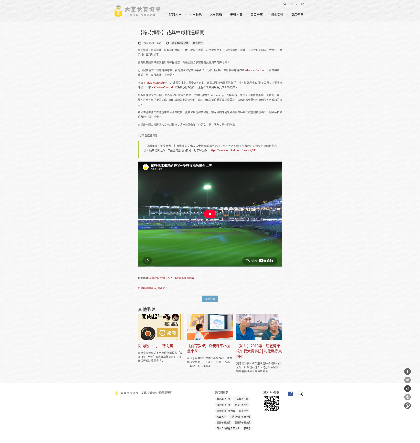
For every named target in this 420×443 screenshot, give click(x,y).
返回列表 (210, 299)
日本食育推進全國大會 (228, 428)
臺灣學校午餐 (224, 398)
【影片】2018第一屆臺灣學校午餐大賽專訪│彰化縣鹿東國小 (259, 351)
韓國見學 (221, 416)
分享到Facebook (407, 371)
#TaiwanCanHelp (255, 70)
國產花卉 (197, 43)
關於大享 (175, 14)
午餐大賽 (236, 14)
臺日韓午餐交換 (242, 422)
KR (292, 4)
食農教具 (297, 14)
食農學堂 (256, 14)
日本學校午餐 (241, 398)
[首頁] (137, 7)
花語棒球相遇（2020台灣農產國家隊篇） (173, 278)
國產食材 (277, 14)
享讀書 (247, 428)
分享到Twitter (407, 380)
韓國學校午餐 (224, 404)
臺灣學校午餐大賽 (226, 410)
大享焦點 (216, 14)
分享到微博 (407, 388)
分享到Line (407, 397)
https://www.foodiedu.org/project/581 (233, 150)
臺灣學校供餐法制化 (240, 416)
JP (297, 4)
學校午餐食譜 (241, 404)
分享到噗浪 (407, 405)
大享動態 (195, 14)
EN (303, 4)
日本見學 (243, 410)
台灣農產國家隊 (180, 43)
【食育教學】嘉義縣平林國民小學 (208, 348)
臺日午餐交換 (224, 422)
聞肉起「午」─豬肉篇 (155, 345)
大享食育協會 (290, 394)
